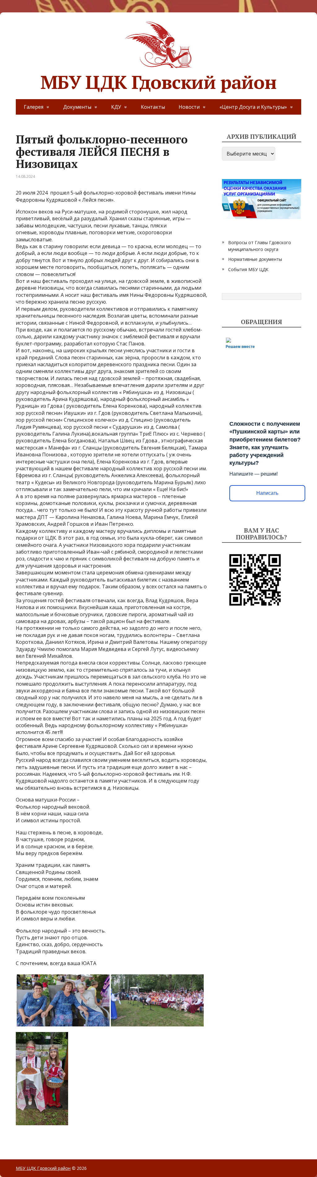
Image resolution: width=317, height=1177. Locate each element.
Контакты (153, 106)
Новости (189, 106)
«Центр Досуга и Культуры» (253, 106)
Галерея (33, 106)
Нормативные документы (255, 259)
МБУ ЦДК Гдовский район (158, 80)
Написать (267, 493)
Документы (77, 106)
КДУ (116, 106)
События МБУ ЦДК (248, 269)
